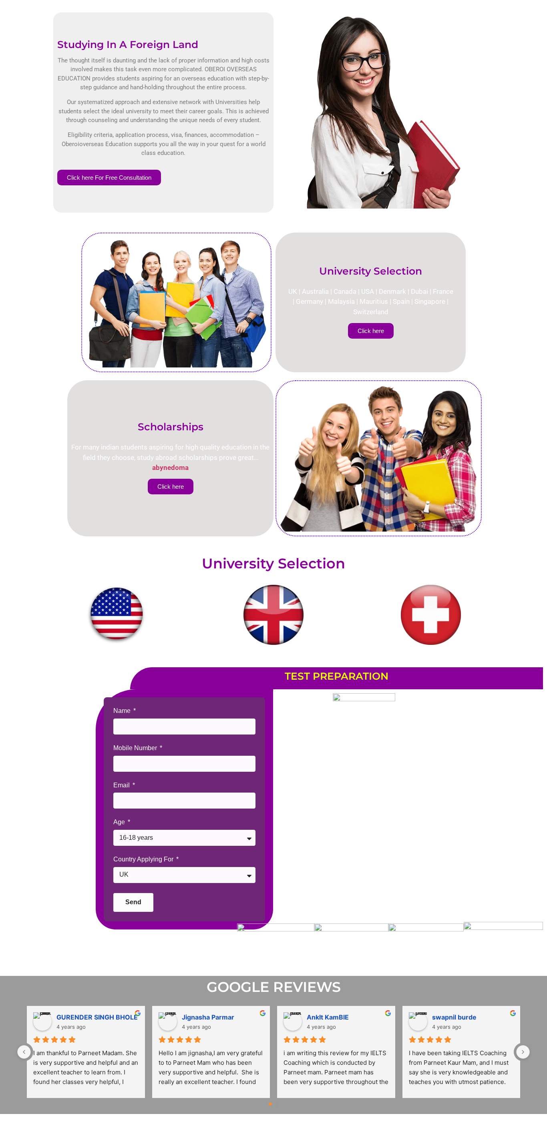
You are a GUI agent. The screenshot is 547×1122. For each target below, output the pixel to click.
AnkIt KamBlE (328, 1017)
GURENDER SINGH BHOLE (97, 1017)
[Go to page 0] (270, 1104)
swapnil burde (454, 1017)
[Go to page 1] (277, 1104)
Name (122, 710)
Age (120, 822)
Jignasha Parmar (208, 1017)
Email (122, 785)
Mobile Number (136, 748)
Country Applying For (144, 859)
